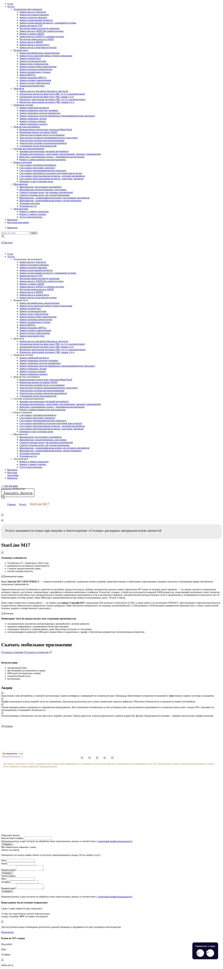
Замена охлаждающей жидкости (36, 20)
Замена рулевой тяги (30, 58)
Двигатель (18, 88)
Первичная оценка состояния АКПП (38, 132)
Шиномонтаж (20, 184)
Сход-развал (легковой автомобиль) (37, 165)
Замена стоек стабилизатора (33, 64)
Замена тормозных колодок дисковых (38, 110)
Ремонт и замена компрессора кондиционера (42, 159)
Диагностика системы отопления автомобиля (43, 143)
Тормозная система (23, 105)
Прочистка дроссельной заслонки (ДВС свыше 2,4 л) (46, 102)
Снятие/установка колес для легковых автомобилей (46, 192)
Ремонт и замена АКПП (31, 33)
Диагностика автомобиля (26, 126)
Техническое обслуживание (27, 9)
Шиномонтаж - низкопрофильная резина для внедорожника (50, 200)
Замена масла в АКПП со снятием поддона (41, 36)
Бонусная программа (18, 222)
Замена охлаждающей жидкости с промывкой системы (47, 23)
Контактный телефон (12, 838)
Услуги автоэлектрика (30, 217)
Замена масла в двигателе (32, 12)
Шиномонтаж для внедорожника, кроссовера (42, 189)
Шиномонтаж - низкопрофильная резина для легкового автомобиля (54, 198)
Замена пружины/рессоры (32, 61)
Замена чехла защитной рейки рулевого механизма (45, 55)
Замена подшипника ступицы (34, 72)
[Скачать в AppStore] (12, 652)
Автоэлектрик (20, 208)
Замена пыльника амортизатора (35, 69)
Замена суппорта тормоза (32, 121)
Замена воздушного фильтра (34, 14)
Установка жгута (28, 206)
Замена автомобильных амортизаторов (39, 53)
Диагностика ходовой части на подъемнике (42, 135)
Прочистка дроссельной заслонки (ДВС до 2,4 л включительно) (52, 99)
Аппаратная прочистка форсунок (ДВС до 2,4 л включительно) (52, 94)
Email (4, 863)
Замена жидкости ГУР (30, 25)
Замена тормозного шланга (33, 124)
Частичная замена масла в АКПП (36, 39)
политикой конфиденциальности (115, 841)
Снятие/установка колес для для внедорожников (44, 195)
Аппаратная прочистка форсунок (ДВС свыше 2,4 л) (46, 96)
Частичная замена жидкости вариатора (39, 28)
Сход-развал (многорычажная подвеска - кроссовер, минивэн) (51, 178)
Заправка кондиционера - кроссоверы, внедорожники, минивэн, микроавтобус (60, 154)
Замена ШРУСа (27, 74)
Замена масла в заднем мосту (34, 44)
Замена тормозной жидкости (34, 107)
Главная (11, 504)
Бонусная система (41, 788)
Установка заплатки (29, 203)
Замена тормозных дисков (32, 118)
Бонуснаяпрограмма (13, 474)
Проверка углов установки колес (36, 181)
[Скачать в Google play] (36, 652)
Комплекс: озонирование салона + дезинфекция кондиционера (51, 157)
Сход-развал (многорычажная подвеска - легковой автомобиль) (52, 176)
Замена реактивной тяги (32, 85)
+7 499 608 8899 (9, 486)
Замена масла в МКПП (31, 42)
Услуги (11, 6)
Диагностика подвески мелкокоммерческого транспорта (48, 137)
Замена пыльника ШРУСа (32, 77)
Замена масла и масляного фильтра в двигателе (43, 91)
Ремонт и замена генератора (34, 211)
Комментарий (8, 870)
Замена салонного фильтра (33, 17)
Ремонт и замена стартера (32, 214)
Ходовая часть (20, 50)
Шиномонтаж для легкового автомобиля (40, 187)
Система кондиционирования (28, 148)
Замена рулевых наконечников (35, 80)
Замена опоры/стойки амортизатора (37, 66)
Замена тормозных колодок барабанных (40, 113)
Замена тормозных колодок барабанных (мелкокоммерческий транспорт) (57, 116)
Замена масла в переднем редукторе (38, 47)
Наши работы (39, 805)
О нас (10, 3)
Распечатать (7, 932)
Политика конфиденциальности (48, 811)
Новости (36, 794)
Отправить (7, 844)
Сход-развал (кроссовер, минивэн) (37, 167)
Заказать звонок (18, 492)
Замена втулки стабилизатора (34, 83)
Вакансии (12, 227)
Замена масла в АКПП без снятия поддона (41, 31)
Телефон (5, 882)
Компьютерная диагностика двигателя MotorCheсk (45, 129)
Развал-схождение (22, 162)
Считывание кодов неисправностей (37, 146)
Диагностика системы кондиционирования (41, 140)
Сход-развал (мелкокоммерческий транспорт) (42, 170)
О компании (38, 782)
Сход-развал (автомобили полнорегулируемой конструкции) (50, 173)
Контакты (12, 219)
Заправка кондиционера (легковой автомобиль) (44, 151)
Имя (3, 860)
